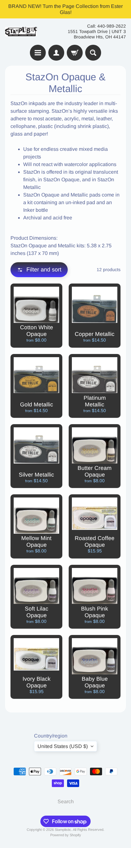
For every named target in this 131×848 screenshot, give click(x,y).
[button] (39, 269)
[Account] (56, 53)
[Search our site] (93, 53)
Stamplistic (63, 829)
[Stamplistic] (21, 31)
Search (66, 801)
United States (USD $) (63, 746)
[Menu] (38, 53)
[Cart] (75, 53)
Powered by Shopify (65, 835)
